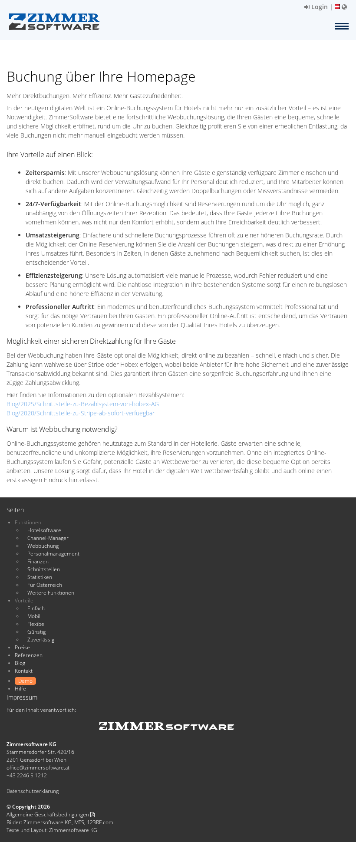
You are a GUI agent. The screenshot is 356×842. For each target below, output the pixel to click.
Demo (25, 680)
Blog (20, 663)
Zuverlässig (40, 639)
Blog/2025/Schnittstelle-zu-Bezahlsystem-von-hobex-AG (83, 404)
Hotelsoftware (44, 530)
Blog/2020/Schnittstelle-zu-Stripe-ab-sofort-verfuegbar (81, 413)
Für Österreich (44, 585)
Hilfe (20, 688)
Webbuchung (43, 545)
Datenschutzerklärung (33, 791)
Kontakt (24, 670)
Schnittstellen (43, 569)
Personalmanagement (53, 553)
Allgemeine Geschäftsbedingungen (48, 814)
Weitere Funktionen (50, 592)
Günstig (36, 631)
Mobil (33, 616)
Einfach (36, 608)
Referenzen (29, 655)
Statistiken (39, 577)
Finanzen (38, 561)
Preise (22, 647)
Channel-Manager (48, 538)
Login (319, 7)
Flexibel (36, 624)
